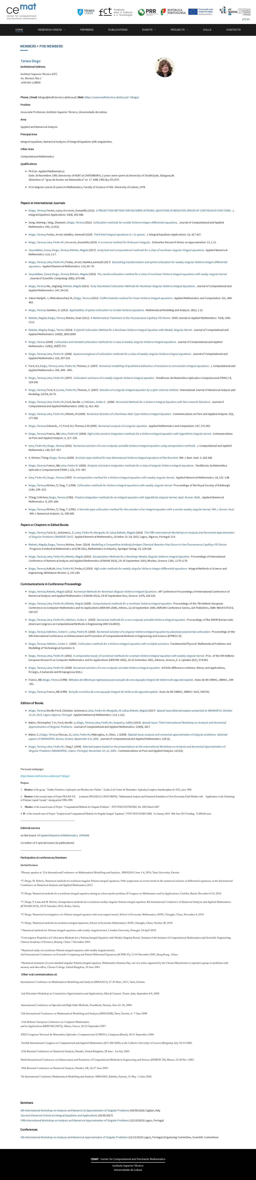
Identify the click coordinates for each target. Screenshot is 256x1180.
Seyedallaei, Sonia (40, 250)
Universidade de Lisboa (128, 1170)
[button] (51, 30)
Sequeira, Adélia (123, 722)
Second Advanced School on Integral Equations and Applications (59, 1115)
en (248, 19)
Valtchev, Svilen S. (95, 402)
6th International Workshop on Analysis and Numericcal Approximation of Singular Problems (75, 1110)
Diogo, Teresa (37, 210)
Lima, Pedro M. (55, 242)
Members (28, 46)
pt (243, 19)
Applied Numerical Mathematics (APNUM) (64, 835)
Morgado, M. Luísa (105, 532)
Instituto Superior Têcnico (128, 1165)
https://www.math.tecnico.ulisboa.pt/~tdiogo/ (112, 97)
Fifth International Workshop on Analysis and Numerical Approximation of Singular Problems (75, 1120)
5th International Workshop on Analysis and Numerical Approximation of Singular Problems (74, 1137)
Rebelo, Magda (79, 250)
